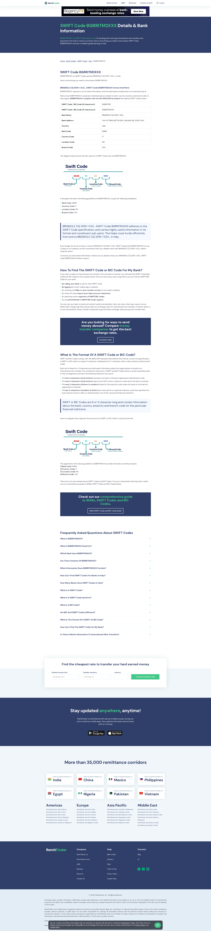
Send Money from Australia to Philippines (120, 809)
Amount (118, 672)
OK (157, 925)
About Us (80, 874)
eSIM (123, 3)
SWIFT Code (82, 61)
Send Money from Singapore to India (118, 820)
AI (138, 859)
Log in (162, 3)
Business (132, 3)
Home (62, 61)
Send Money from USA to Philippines (57, 817)
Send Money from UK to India (86, 809)
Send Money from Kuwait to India (148, 823)
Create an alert (146, 3)
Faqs (109, 864)
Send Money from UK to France (86, 815)
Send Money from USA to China (56, 812)
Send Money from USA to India (55, 815)
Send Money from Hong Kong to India (118, 817)
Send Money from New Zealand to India (119, 815)
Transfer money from (59, 672)
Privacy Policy (140, 925)
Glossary (110, 859)
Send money (112, 3)
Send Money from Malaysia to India (118, 823)
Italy (90, 61)
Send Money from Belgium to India (87, 823)
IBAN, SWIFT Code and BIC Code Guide (105, 511)
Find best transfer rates (145, 677)
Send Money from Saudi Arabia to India (150, 815)
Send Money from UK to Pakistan (87, 820)
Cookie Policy (55, 927)
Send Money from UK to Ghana (86, 817)
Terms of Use (111, 869)
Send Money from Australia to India (118, 812)
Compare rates (105, 340)
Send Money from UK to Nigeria (86, 812)
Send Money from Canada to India (57, 820)
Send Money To (82, 854)
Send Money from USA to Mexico (56, 809)
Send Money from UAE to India (147, 809)
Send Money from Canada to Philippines (59, 823)
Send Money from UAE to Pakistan (148, 812)
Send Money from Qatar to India (148, 825)
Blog (139, 854)
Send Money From (83, 859)
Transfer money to (90, 672)
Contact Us (81, 879)
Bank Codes (71, 61)
